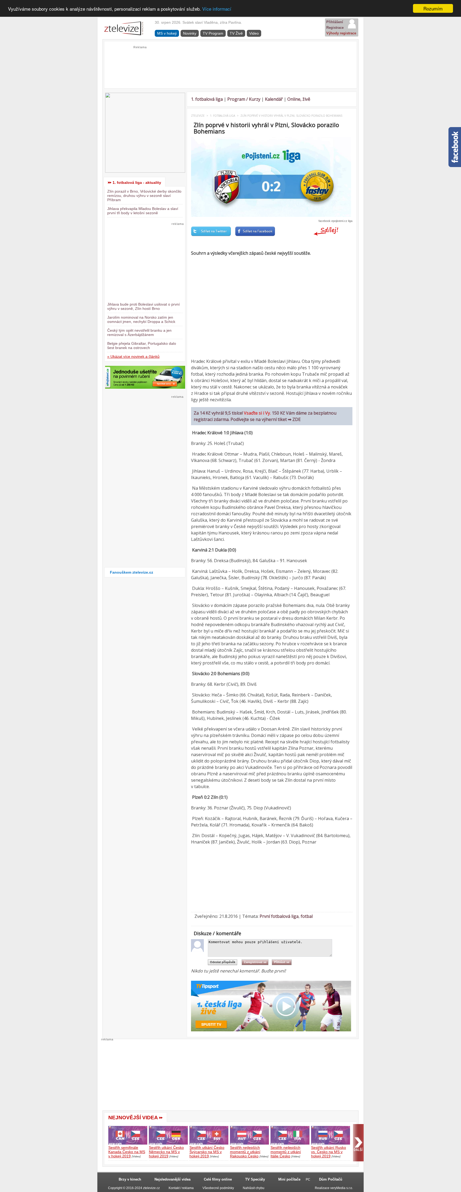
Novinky (189, 33)
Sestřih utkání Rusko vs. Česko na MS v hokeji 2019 (328, 1151)
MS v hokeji (167, 33)
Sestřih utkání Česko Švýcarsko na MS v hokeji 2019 (206, 1151)
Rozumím (433, 8)
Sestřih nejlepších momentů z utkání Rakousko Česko (245, 1151)
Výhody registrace (341, 33)
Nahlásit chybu (253, 1188)
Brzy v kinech (130, 1179)
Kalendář (274, 99)
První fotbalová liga (279, 916)
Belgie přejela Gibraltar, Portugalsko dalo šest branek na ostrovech (141, 345)
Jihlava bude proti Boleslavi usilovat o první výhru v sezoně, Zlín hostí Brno (143, 306)
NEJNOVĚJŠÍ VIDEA (133, 1117)
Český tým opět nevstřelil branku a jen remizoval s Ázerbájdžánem (139, 332)
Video (254, 33)
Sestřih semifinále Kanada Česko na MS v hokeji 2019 (126, 1151)
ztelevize (198, 115)
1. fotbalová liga (207, 99)
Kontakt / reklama (181, 1188)
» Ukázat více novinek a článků (133, 356)
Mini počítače (289, 1179)
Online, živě (298, 99)
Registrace (335, 28)
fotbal (307, 916)
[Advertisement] (230, 62)
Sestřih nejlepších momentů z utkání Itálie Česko (286, 1151)
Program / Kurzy (243, 99)
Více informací (216, 8)
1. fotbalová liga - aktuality (137, 182)
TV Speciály (255, 1179)
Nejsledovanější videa (172, 1179)
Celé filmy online (218, 1179)
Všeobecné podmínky (218, 1188)
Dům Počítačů (330, 1179)
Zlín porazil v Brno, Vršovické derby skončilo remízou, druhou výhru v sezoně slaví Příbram (144, 195)
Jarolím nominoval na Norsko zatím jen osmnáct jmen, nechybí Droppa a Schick (141, 319)
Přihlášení (334, 22)
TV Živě (236, 33)
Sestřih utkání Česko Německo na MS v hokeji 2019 (166, 1151)
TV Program (213, 33)
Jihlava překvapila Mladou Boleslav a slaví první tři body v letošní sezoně (142, 210)
